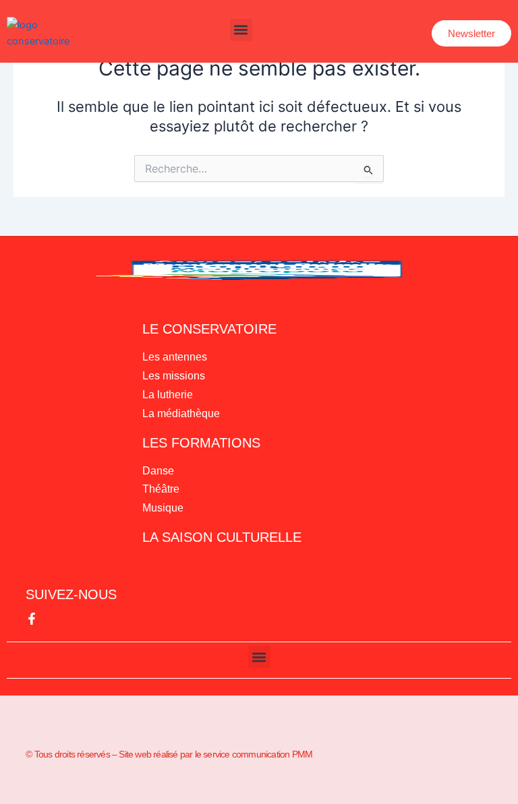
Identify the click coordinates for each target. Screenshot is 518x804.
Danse (158, 470)
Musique (162, 508)
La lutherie (167, 394)
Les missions (173, 375)
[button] (241, 30)
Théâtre (160, 489)
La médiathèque (181, 413)
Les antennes (174, 357)
